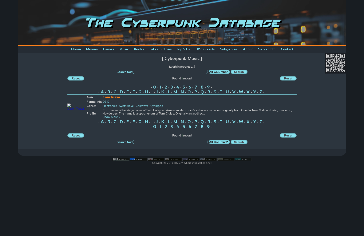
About (248, 49)
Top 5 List (184, 49)
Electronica (110, 106)
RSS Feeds (206, 49)
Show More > (111, 117)
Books (139, 49)
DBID (106, 101)
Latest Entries (161, 49)
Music (124, 49)
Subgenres (229, 49)
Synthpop (156, 106)
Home (76, 49)
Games (108, 49)
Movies (92, 49)
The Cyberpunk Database (182, 22)
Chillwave (142, 106)
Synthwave (126, 106)
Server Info (267, 49)
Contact (287, 49)
